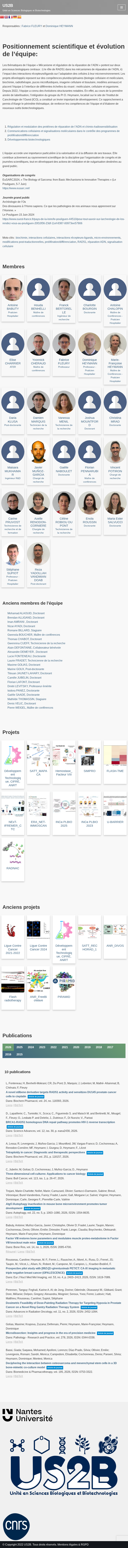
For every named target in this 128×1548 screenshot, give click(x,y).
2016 (8, 1054)
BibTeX (18, 1105)
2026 (8, 1047)
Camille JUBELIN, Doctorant (24, 677)
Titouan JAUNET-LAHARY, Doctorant (30, 673)
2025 (19, 1047)
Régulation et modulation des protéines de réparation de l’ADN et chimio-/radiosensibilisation (63, 126)
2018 (99, 1047)
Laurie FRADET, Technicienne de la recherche (35, 660)
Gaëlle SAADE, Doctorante (24, 694)
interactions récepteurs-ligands (74, 237)
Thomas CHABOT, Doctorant (25, 639)
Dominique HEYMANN (59, 26)
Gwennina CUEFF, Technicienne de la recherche (36, 643)
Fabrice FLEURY (32, 26)
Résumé (11, 1251)
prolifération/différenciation (60, 241)
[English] (6, 16)
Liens (9, 1105)
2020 (76, 1047)
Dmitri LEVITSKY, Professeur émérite (30, 686)
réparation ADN (97, 241)
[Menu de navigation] (122, 7)
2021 (65, 1047)
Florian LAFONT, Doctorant (24, 682)
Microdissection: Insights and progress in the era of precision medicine (51, 1333)
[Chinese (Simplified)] (2, 16)
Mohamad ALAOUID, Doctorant (26, 613)
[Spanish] (19, 16)
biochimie (21, 237)
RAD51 (82, 241)
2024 (31, 1047)
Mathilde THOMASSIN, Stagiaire (27, 699)
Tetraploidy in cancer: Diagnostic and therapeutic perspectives (45, 1152)
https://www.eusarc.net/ (16, 188)
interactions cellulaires (42, 237)
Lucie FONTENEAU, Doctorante (27, 656)
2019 (87, 1047)
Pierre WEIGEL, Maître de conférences (30, 707)
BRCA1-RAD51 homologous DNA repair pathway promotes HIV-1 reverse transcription (60, 1122)
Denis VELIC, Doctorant (22, 703)
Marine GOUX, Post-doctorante (26, 669)
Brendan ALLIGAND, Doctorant (26, 617)
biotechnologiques (39, 139)
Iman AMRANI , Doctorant (23, 621)
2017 (110, 1047)
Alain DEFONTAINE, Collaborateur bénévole (34, 647)
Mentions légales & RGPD (73, 1544)
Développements (18, 139)
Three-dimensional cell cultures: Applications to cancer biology (46, 1173)
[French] (11, 16)
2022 (53, 1047)
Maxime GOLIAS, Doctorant (24, 664)
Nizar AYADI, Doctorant (21, 626)
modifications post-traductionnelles (23, 241)
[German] (15, 16)
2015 (19, 1054)
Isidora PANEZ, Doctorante (24, 690)
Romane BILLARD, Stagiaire (25, 630)
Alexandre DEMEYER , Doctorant (27, 651)
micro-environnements (107, 237)
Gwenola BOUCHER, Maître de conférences (34, 634)
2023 (42, 1047)
